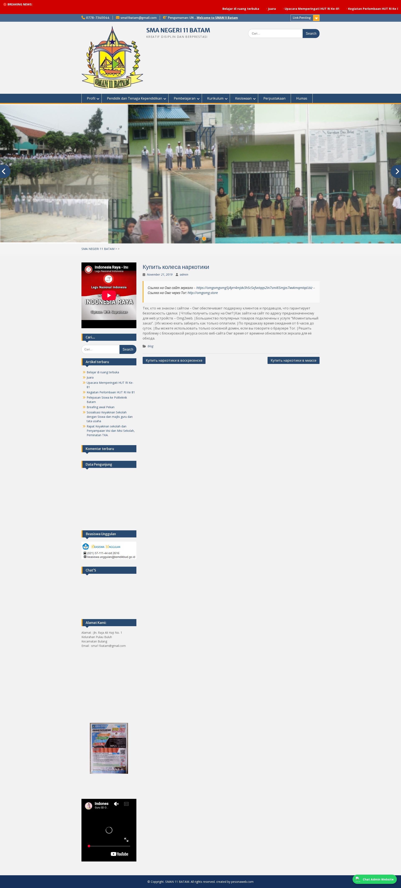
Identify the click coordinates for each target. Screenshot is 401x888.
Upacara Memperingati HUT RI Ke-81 (271, 9)
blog (150, 346)
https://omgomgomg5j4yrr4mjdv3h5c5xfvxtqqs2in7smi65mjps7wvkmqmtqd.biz (254, 287)
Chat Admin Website (378, 879)
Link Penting (302, 18)
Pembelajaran (184, 98)
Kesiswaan (243, 98)
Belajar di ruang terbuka (200, 9)
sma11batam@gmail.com (139, 18)
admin (184, 274)
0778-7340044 (97, 18)
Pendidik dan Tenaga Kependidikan (134, 98)
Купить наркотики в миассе (293, 360)
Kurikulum (215, 98)
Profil (91, 98)
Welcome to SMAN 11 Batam (217, 18)
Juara (232, 9)
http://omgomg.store (203, 292)
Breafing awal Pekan (100, 407)
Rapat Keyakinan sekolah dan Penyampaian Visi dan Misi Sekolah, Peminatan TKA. (111, 430)
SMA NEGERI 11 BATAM (178, 30)
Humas (301, 98)
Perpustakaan (274, 98)
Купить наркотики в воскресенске (174, 360)
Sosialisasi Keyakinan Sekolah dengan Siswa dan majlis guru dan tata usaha (110, 416)
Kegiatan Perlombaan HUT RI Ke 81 (334, 9)
